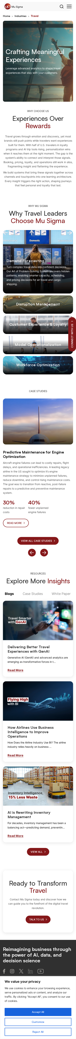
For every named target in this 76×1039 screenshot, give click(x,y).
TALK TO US (36, 919)
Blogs (9, 594)
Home (6, 15)
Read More (15, 670)
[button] (32, 552)
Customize (38, 1021)
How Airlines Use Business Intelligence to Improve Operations (31, 732)
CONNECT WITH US (72, 336)
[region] (38, 1007)
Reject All (38, 1031)
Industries (20, 15)
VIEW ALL (37, 851)
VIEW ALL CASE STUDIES (36, 540)
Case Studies (33, 594)
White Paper (61, 594)
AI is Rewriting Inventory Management (29, 814)
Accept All (38, 1011)
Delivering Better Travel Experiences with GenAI (29, 649)
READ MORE (14, 522)
